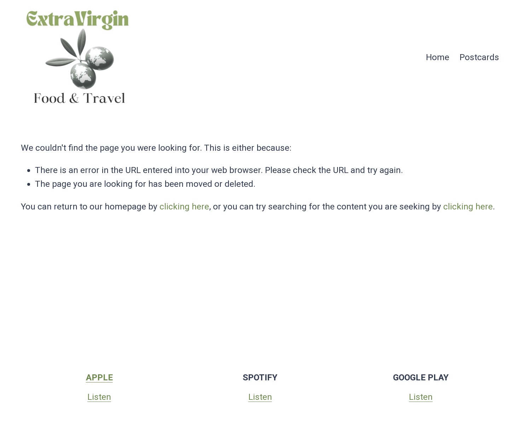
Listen (99, 397)
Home (437, 57)
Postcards (479, 57)
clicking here (184, 206)
